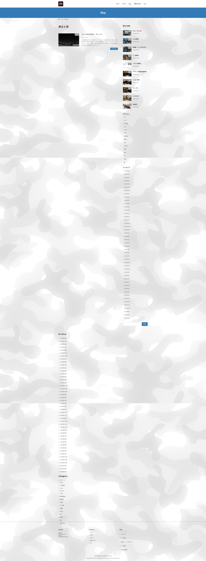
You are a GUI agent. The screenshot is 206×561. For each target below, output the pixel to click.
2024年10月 (127, 229)
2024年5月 (126, 246)
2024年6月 (126, 243)
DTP (125, 120)
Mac (125, 126)
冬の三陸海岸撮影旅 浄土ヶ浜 (92, 34)
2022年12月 (127, 301)
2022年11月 (127, 305)
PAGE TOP (200, 542)
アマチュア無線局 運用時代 (140, 71)
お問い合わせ (63, 523)
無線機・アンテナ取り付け (139, 47)
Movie (125, 129)
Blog (91, 537)
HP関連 (126, 123)
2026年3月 (126, 180)
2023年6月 (126, 282)
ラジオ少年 (135, 96)
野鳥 (125, 159)
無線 (125, 149)
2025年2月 (126, 216)
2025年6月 (126, 203)
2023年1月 (126, 298)
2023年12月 (127, 262)
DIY (125, 117)
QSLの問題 (135, 39)
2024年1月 (126, 259)
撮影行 (125, 139)
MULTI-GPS (137, 31)
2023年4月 (126, 288)
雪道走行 (135, 104)
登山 (125, 152)
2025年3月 (126, 213)
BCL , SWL (135, 88)
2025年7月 (126, 200)
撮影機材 (126, 136)
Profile (91, 535)
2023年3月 (126, 292)
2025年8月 (126, 197)
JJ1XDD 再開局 (137, 63)
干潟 (125, 133)
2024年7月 (126, 239)
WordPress (94, 558)
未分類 (125, 146)
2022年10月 (127, 308)
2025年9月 (126, 193)
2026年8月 (126, 171)
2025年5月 (126, 207)
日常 (125, 142)
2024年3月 (126, 252)
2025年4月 (126, 210)
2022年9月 (126, 311)
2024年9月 (126, 233)
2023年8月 (126, 275)
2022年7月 (126, 318)
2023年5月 (126, 285)
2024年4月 (126, 249)
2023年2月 (126, 295)
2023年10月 (127, 269)
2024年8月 (126, 236)
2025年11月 (127, 187)
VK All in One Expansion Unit (113, 558)
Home (91, 532)
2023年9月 (126, 272)
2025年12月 (127, 184)
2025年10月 (127, 190)
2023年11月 (127, 265)
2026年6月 (126, 177)
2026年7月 (126, 174)
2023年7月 (126, 278)
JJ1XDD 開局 (136, 79)
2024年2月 (126, 256)
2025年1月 (126, 220)
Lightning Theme (102, 558)
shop (91, 543)
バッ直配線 (135, 55)
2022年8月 (126, 314)
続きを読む (114, 48)
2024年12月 (127, 223)
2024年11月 (127, 226)
